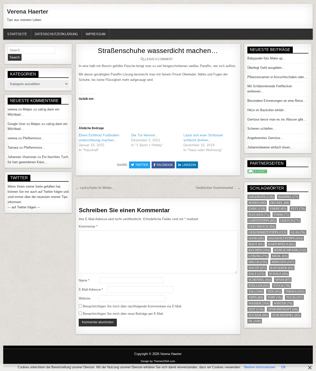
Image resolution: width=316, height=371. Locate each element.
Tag (256, 291)
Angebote (261, 197)
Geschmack (262, 226)
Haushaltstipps (285, 238)
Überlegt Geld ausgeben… (266, 68)
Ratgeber (281, 268)
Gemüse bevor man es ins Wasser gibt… (276, 119)
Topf (274, 297)
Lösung (258, 256)
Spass (282, 280)
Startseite (17, 34)
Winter (283, 303)
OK (283, 367)
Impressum (95, 34)
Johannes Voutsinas (22, 157)
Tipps (256, 297)
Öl (255, 321)
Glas (298, 232)
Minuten (283, 262)
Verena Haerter (27, 11)
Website (84, 298)
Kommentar (88, 226)
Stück (281, 285)
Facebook (165, 165)
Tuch (294, 297)
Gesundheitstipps (267, 232)
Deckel (279, 203)
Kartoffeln (281, 244)
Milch (258, 262)
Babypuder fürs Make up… (266, 58)
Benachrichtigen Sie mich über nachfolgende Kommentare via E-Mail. (132, 306)
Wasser (259, 303)
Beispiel (288, 197)
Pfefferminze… (33, 138)
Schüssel (260, 280)
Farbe (278, 209)
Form (281, 214)
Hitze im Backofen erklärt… (267, 110)
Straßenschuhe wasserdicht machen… (158, 50)
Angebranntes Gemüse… (265, 138)
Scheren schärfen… (261, 128)
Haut (256, 244)
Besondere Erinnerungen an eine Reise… (276, 101)
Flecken (259, 214)
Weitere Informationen (259, 367)
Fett (298, 209)
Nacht (257, 268)
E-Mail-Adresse (91, 289)
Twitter (141, 165)
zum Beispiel (286, 315)
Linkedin (189, 165)
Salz (256, 274)
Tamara (13, 147)
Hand (256, 238)
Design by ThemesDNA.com (158, 361)
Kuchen (259, 250)
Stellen (259, 285)
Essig (257, 209)
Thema (294, 291)
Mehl (279, 256)
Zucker (258, 315)
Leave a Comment (159, 59)
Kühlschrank (290, 250)
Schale (278, 274)
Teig (274, 291)
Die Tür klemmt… (144, 135)
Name (84, 280)
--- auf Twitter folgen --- (24, 207)
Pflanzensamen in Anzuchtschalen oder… (277, 77)
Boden (257, 203)
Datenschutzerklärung (56, 34)
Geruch (289, 220)
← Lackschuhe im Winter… (95, 188)
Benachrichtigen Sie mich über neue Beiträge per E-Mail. (123, 314)
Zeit (256, 309)
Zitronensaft (283, 309)
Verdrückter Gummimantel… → (218, 188)
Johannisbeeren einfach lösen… (270, 147)
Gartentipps (262, 220)
